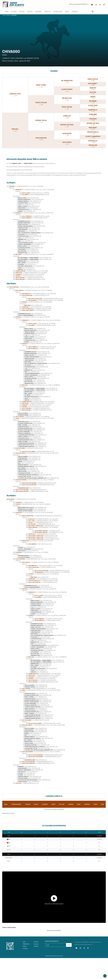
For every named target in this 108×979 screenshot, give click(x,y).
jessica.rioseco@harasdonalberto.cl (78, 4)
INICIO (6, 11)
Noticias (36, 944)
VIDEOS (67, 11)
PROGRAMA (38, 11)
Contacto (25, 948)
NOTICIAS (21, 11)
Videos (24, 946)
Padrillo (8, 15)
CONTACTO (74, 11)
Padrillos (36, 946)
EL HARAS (14, 11)
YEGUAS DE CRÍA (57, 11)
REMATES (29, 11)
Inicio (4, 15)
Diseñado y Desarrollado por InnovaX (54, 955)
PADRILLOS (47, 11)
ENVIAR (69, 945)
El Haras (36, 941)
